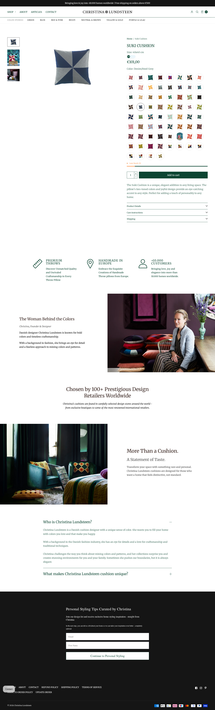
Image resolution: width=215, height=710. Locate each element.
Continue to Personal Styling (108, 656)
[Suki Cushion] (131, 77)
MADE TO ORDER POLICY (20, 692)
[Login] (192, 12)
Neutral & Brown (91, 20)
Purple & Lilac (137, 20)
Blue (42, 20)
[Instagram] (201, 688)
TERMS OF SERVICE (92, 687)
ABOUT (23, 12)
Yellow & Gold (115, 20)
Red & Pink (57, 20)
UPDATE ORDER (44, 692)
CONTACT (51, 12)
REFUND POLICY (50, 687)
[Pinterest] (205, 688)
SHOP (10, 12)
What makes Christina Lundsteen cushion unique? (85, 574)
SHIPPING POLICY (70, 687)
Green (30, 20)
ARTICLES (36, 12)
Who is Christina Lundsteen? (67, 522)
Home (129, 39)
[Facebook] (196, 688)
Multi (72, 20)
